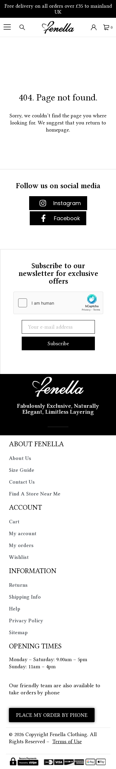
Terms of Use (67, 741)
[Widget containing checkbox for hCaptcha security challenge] (58, 303)
